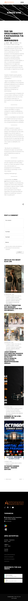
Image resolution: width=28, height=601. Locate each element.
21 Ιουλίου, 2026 (8, 406)
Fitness (8, 344)
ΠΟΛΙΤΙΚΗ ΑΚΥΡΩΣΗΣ (9, 559)
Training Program (11, 299)
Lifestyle (8, 297)
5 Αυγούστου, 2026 (8, 342)
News (20, 408)
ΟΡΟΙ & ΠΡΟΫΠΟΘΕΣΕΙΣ (9, 554)
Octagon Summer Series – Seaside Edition (11, 467)
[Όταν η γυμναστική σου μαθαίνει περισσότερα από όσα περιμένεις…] (14, 279)
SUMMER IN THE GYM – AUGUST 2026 (13, 417)
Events (8, 44)
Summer (8, 411)
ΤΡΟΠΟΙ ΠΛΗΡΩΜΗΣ (9, 556)
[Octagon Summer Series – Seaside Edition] (14, 440)
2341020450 (8, 521)
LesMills (17, 408)
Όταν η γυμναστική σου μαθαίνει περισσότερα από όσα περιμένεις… (13, 307)
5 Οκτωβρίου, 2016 (17, 42)
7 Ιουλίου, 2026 (8, 461)
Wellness (18, 299)
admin (7, 43)
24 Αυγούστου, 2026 (9, 294)
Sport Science (15, 297)
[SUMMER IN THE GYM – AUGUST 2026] (14, 385)
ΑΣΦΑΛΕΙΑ (6, 561)
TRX (11, 580)
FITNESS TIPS (14, 44)
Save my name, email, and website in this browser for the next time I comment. (14, 248)
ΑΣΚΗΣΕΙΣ (8, 300)
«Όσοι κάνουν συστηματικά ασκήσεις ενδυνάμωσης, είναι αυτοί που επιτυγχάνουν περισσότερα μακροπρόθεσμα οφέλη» (13, 357)
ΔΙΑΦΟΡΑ (13, 300)
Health (19, 344)
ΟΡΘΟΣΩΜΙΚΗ (11, 576)
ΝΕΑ (18, 44)
